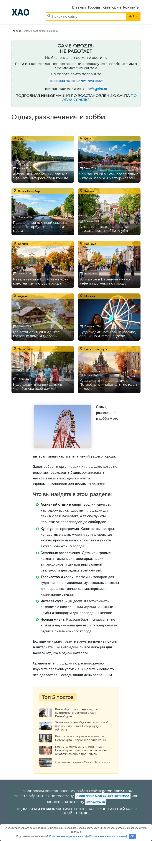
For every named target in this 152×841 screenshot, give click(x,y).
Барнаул (90, 243)
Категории (111, 7)
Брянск (22, 243)
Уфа (20, 138)
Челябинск (25, 349)
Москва (89, 296)
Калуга (89, 191)
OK (132, 836)
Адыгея (22, 296)
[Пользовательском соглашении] (108, 836)
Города (94, 7)
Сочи (87, 138)
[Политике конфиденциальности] (68, 836)
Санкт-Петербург (29, 191)
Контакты (131, 7)
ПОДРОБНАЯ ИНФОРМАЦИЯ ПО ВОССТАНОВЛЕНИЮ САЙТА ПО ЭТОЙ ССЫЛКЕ (76, 811)
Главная (79, 7)
